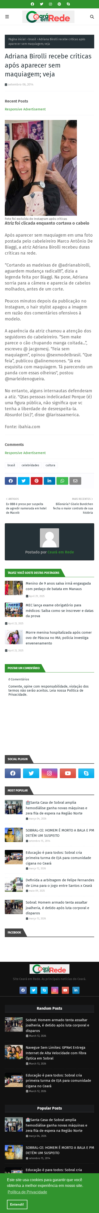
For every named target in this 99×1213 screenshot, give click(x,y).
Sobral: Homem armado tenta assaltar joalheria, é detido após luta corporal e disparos (57, 907)
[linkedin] (76, 990)
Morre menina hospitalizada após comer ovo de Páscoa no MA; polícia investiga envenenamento (59, 637)
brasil (32, 39)
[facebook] (32, 4)
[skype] (68, 4)
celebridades (30, 465)
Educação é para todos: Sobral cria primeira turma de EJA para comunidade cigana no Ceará (58, 858)
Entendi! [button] (17, 1204)
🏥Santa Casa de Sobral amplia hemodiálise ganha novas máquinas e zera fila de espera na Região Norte (56, 807)
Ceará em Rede (60, 552)
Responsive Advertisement (25, 109)
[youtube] (68, 773)
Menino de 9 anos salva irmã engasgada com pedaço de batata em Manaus (58, 586)
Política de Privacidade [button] (27, 1192)
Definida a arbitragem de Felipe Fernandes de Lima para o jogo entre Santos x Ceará (60, 883)
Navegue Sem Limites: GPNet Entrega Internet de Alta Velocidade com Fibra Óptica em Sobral (56, 1052)
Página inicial (17, 39)
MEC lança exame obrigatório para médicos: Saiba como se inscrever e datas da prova (59, 610)
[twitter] (41, 4)
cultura (50, 465)
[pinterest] (59, 4)
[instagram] (50, 4)
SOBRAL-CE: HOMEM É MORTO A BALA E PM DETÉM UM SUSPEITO (60, 833)
